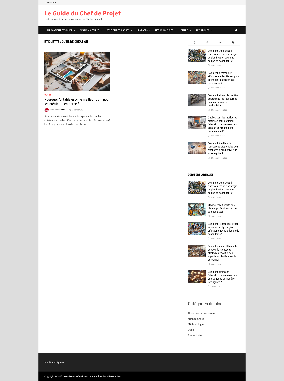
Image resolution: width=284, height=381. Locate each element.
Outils (184, 30)
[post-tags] (233, 42)
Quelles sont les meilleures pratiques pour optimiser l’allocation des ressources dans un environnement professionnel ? (222, 124)
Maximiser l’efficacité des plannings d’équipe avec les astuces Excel (222, 208)
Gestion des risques (117, 30)
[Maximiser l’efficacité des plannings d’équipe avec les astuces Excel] (197, 205)
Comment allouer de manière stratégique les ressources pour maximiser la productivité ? (223, 100)
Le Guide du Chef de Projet (82, 13)
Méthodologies (164, 30)
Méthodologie (196, 324)
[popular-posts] (194, 42)
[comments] (220, 42)
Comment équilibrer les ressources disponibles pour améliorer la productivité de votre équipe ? (223, 148)
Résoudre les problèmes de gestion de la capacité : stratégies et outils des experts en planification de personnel (222, 253)
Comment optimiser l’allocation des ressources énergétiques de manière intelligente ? (222, 277)
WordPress (108, 376)
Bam (119, 376)
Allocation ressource (59, 30)
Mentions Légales (54, 362)
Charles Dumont (60, 109)
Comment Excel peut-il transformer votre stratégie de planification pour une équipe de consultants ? (222, 55)
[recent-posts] (207, 42)
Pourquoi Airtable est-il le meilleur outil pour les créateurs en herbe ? (77, 101)
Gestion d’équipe (89, 30)
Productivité (195, 335)
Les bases (142, 30)
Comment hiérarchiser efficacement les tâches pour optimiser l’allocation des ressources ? (223, 78)
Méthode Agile (196, 318)
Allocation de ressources (201, 313)
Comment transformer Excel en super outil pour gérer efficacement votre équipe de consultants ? (223, 229)
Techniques (202, 30)
